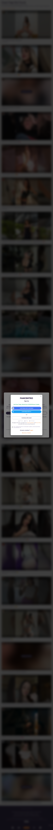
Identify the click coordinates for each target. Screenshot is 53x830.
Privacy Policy (38, 422)
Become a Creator (26, 432)
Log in (31, 430)
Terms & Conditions (30, 422)
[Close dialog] (41, 396)
